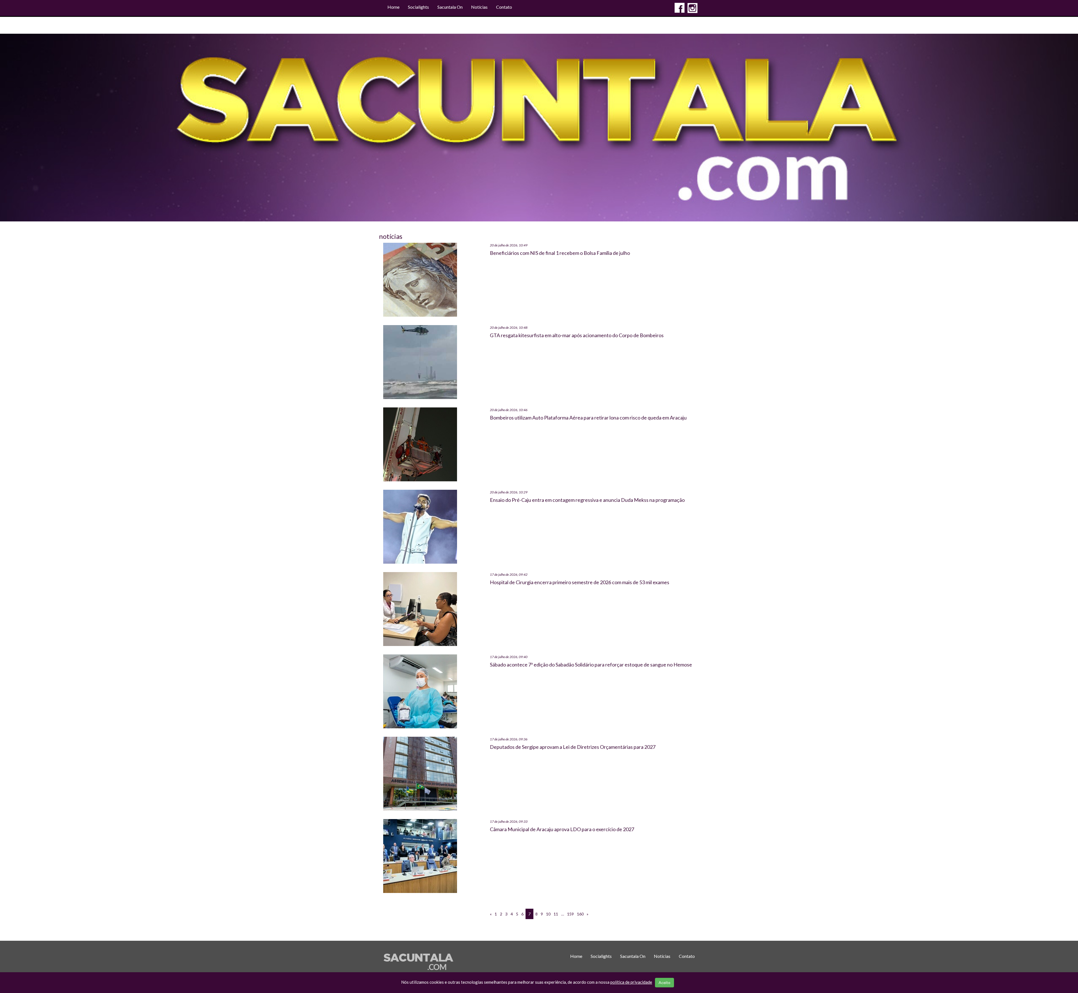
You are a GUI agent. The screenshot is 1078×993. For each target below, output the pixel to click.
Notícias (479, 7)
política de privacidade (631, 982)
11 (556, 914)
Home (393, 7)
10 (548, 914)
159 (570, 914)
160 (580, 914)
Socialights (418, 7)
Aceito (664, 982)
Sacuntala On (450, 7)
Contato (504, 7)
